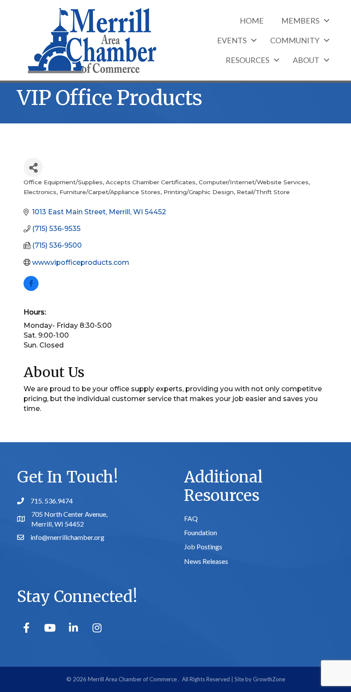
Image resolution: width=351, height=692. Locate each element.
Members (300, 20)
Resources (247, 60)
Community (294, 40)
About (306, 60)
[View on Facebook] (31, 289)
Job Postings (203, 546)
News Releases (206, 561)
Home (252, 20)
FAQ (191, 518)
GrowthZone (269, 679)
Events (232, 40)
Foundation (200, 532)
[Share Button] (33, 167)
